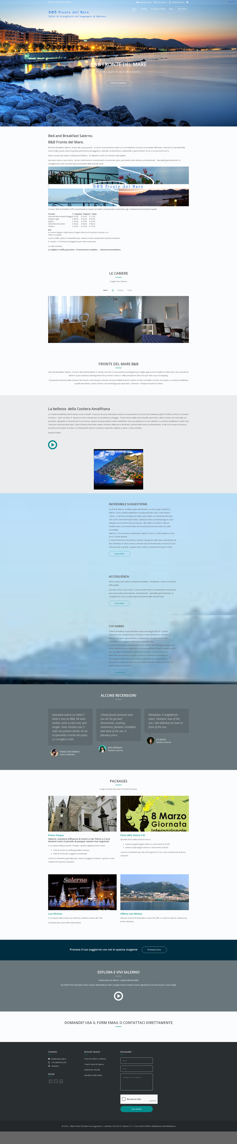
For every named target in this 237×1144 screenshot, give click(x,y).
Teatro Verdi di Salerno (94, 1064)
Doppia (120, 290)
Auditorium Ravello (92, 1069)
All (113, 290)
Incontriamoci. (120, 672)
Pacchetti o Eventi (158, 9)
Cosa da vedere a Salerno (95, 1058)
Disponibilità (119, 603)
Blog (171, 9)
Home (134, 9)
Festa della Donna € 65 (132, 835)
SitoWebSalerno (169, 1126)
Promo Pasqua (56, 835)
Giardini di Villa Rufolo (93, 1075)
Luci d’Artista (55, 913)
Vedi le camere (118, 82)
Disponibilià (182, 9)
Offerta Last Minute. (131, 913)
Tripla (129, 290)
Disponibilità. (120, 553)
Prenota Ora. (154, 949)
